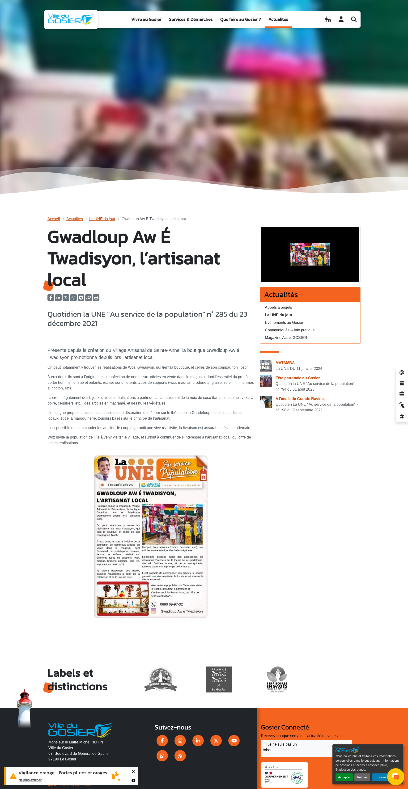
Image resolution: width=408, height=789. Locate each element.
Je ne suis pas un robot (280, 747)
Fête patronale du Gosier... (299, 378)
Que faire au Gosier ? (240, 19)
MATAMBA (285, 363)
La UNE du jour (102, 219)
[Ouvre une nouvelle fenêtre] (162, 740)
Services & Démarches (191, 19)
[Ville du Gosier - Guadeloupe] (80, 729)
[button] (96, 299)
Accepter (344, 777)
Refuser (362, 777)
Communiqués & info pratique (290, 330)
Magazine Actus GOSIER (286, 338)
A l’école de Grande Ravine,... (301, 399)
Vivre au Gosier (146, 19)
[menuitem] (146, 19)
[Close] (133, 771)
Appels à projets (278, 307)
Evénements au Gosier (284, 323)
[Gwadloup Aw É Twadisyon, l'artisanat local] (310, 256)
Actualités (278, 19)
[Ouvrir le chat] (395, 776)
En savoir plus (384, 777)
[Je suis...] (328, 19)
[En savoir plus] (133, 780)
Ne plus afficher (30, 779)
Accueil (53, 219)
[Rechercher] (354, 19)
